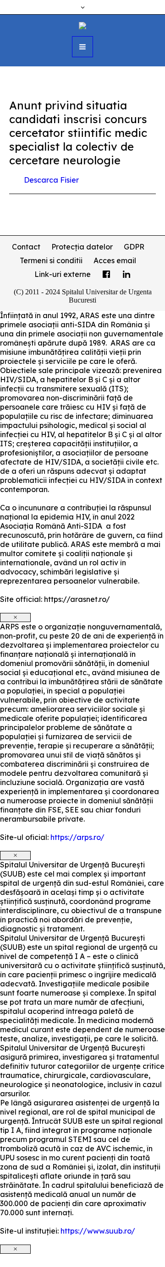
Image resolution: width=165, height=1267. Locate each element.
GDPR (134, 246)
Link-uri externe (62, 274)
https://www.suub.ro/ (97, 1230)
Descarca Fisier (51, 179)
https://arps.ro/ (77, 837)
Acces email (115, 260)
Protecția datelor (82, 246)
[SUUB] (82, 24)
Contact (26, 246)
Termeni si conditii (51, 260)
